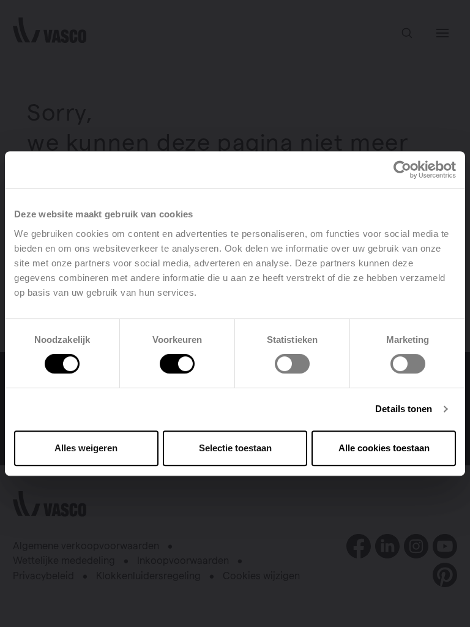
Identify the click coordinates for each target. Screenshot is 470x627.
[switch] (177, 364)
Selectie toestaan (235, 448)
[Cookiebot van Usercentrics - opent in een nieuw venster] (402, 169)
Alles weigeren (86, 448)
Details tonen (403, 409)
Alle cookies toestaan (384, 448)
